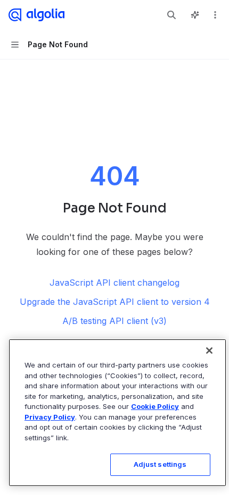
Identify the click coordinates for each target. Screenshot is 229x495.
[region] (117, 413)
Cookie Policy (155, 406)
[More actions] (215, 14)
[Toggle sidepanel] (194, 14)
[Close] (209, 350)
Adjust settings (160, 464)
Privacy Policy (49, 417)
